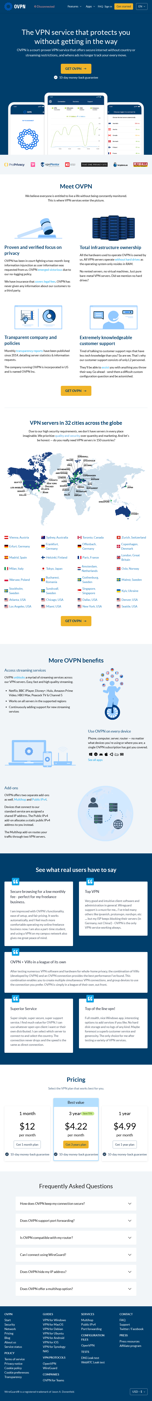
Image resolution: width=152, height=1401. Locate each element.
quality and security (67, 435)
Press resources (130, 1341)
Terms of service (14, 1359)
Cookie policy (13, 1368)
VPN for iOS (50, 1342)
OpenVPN (49, 1363)
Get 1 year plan (124, 1144)
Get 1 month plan (27, 1144)
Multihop (20, 799)
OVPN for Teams (53, 1380)
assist (105, 367)
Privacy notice (13, 1363)
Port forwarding (91, 1329)
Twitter (124, 1329)
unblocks (19, 677)
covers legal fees (45, 281)
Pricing (8, 1333)
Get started (124, 6)
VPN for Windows (54, 1320)
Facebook (137, 1329)
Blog (7, 1337)
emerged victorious (50, 269)
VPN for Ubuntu (53, 1333)
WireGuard (50, 1368)
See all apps (95, 759)
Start (7, 1320)
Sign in (108, 6)
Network (10, 1329)
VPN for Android (53, 1337)
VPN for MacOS (53, 1324)
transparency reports (29, 350)
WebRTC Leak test (93, 1362)
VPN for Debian (53, 1329)
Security (9, 1324)
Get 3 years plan (76, 1144)
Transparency (13, 1377)
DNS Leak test (90, 1357)
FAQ (100, 6)
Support (125, 1324)
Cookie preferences (16, 1372)
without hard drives (127, 259)
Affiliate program (130, 1345)
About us (10, 1342)
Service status (13, 1346)
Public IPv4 (39, 799)
